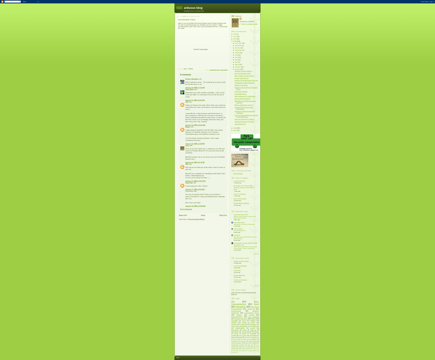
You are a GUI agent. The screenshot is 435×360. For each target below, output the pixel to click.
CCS (254, 348)
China (246, 337)
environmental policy (253, 350)
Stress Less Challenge (250, 339)
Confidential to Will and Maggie (244, 83)
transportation (224, 70)
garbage (234, 324)
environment (236, 311)
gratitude (254, 343)
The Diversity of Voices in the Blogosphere (244, 108)
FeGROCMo (255, 326)
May (236, 59)
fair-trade (243, 341)
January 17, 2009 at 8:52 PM (195, 189)
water (240, 337)
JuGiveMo (253, 333)
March (237, 64)
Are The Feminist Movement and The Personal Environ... (246, 116)
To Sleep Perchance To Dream (244, 121)
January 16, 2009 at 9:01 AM (195, 100)
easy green (243, 335)
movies (240, 346)
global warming (241, 319)
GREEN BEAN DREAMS (241, 203)
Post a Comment (186, 209)
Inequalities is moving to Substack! (244, 224)
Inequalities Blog (239, 222)
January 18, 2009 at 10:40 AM (195, 206)
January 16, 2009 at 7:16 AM (195, 88)
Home (203, 215)
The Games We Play (241, 91)
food (256, 304)
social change (252, 341)
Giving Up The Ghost (241, 85)
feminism (253, 324)
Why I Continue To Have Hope (244, 76)
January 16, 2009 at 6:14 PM (195, 162)
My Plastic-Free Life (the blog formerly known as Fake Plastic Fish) (244, 187)
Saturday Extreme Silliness (243, 71)
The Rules (243, 350)
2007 (235, 130)
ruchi (187, 145)
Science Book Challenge (242, 98)
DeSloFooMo (243, 326)
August (237, 52)
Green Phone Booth (240, 199)
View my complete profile (250, 24)
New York (235, 350)
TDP (186, 102)
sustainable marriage (237, 345)
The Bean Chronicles (240, 280)
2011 (235, 36)
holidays (253, 320)
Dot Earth (237, 235)
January (238, 69)
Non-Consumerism (245, 302)
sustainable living (214, 70)
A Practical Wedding (240, 266)
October (237, 48)
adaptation (234, 341)
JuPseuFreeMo (246, 332)
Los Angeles (253, 317)
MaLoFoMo (234, 332)
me (232, 301)
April (236, 62)
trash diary (236, 339)
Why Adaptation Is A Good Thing (245, 96)
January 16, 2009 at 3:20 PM (195, 144)
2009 (235, 41)
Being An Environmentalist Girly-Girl (246, 80)
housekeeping (254, 337)
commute (243, 324)
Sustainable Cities (240, 94)
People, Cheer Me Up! (242, 78)
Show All (256, 254)
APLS (253, 319)
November (238, 45)
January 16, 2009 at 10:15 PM (195, 181)
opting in (251, 309)
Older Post (223, 215)
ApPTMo (234, 322)
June (236, 57)
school (233, 326)
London (233, 335)
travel (244, 320)
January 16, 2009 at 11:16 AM (195, 125)
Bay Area (246, 343)
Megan (187, 127)
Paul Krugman (238, 229)
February (238, 67)
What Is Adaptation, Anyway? (244, 105)
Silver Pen (189, 183)
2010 (235, 39)
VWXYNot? (237, 270)
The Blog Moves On (239, 230)
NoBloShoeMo (240, 328)
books (251, 315)
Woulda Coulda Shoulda (241, 261)
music (244, 333)
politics (239, 315)
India (244, 330)
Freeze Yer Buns (248, 322)
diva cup (250, 345)
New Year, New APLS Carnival (244, 119)
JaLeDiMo (234, 320)
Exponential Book (239, 275)
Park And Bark (238, 173)
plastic (253, 328)
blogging (240, 307)
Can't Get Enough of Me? (242, 73)
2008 (235, 128)
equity (234, 352)
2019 (235, 34)
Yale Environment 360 (241, 214)
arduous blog (193, 7)
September (238, 50)
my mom (248, 346)
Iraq (258, 348)
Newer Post (183, 215)
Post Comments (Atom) (196, 219)
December (238, 43)
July (236, 55)
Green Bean (189, 89)
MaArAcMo (235, 330)
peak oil (253, 330)
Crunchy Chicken (239, 181)
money (236, 333)
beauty (257, 332)
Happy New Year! (240, 124)
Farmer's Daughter (191, 79)
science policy (246, 348)
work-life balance (236, 343)
